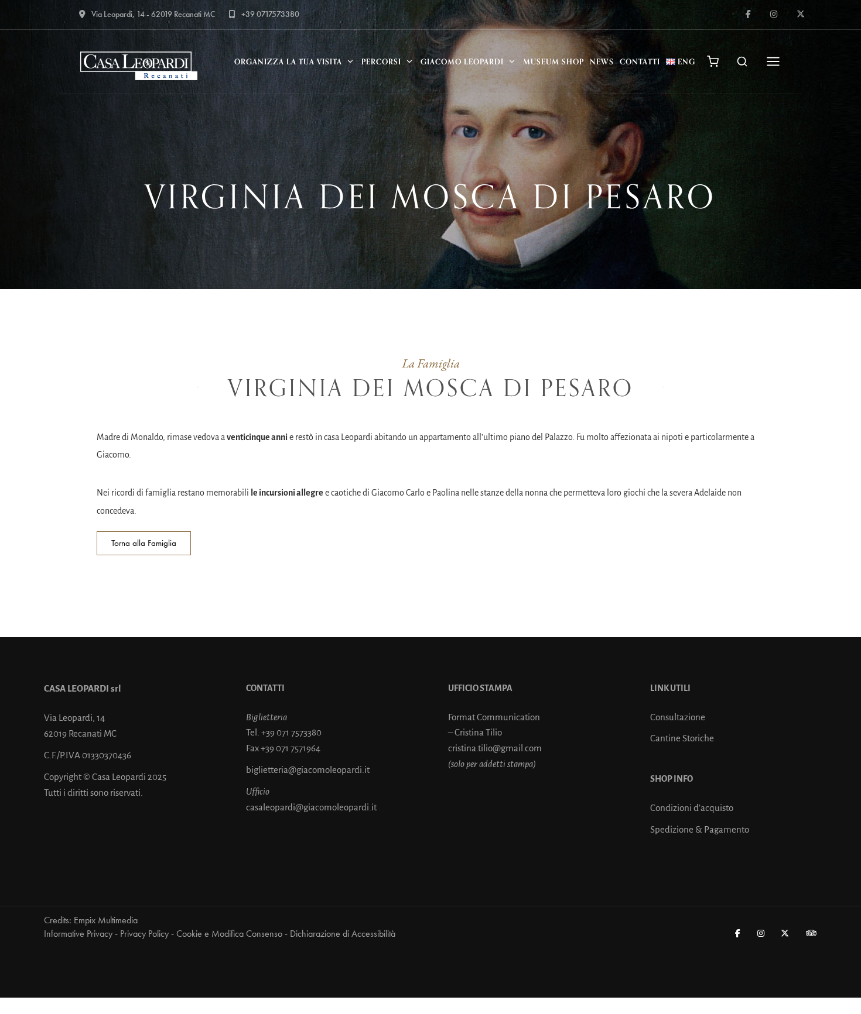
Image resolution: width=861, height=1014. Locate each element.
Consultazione (677, 717)
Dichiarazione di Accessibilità (342, 933)
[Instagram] (761, 933)
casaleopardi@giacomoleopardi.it (311, 807)
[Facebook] (738, 933)
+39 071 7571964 (290, 748)
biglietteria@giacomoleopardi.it (308, 770)
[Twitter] (785, 933)
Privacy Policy (144, 933)
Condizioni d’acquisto (691, 808)
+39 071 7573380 (291, 732)
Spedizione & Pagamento (699, 829)
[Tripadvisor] (812, 933)
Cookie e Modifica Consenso (229, 933)
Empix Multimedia (106, 920)
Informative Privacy (78, 933)
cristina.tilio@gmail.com (495, 748)
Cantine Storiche (682, 738)
